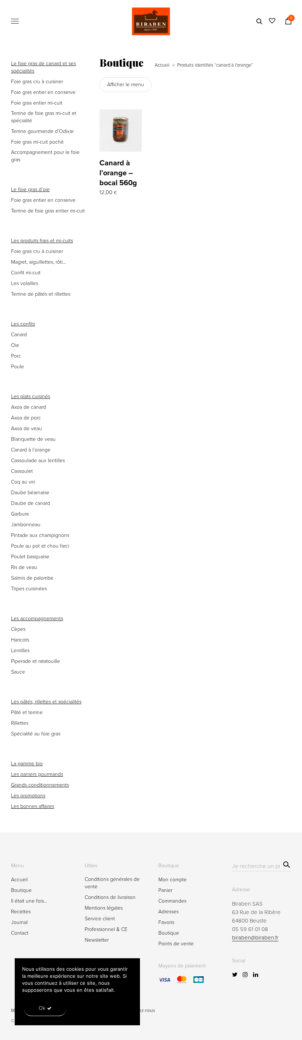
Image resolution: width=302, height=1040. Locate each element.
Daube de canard (30, 503)
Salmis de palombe (32, 578)
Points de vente (176, 944)
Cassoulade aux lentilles (38, 460)
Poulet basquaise (30, 557)
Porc (16, 356)
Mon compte (172, 879)
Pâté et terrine (27, 712)
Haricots (20, 640)
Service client (100, 919)
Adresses (168, 912)
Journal (19, 922)
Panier (165, 890)
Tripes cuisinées (29, 589)
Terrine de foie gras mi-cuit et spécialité (43, 117)
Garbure (20, 514)
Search (286, 863)
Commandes (172, 901)
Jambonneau (26, 524)
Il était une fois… (29, 901)
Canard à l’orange (30, 450)
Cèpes (18, 629)
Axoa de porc (26, 418)
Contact (19, 933)
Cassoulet (22, 471)
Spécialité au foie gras (35, 734)
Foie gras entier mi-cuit (36, 103)
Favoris (166, 922)
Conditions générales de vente (112, 883)
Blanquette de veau (33, 439)
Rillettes (19, 723)
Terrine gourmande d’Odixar (42, 131)
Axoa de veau (26, 428)
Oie (15, 345)
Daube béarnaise (30, 492)
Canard (19, 334)
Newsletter (97, 940)
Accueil (162, 65)
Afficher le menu (125, 84)
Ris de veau (24, 567)
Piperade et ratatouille (35, 661)
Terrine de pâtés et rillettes (40, 294)
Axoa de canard (28, 407)
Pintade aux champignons (40, 535)
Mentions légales (104, 908)
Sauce (18, 672)
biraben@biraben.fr (255, 937)
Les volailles (24, 283)
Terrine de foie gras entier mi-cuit (48, 211)
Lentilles (20, 650)
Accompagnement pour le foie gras (45, 156)
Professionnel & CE (106, 929)
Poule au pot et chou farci (40, 546)
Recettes (21, 912)
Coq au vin (23, 482)
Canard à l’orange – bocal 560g (118, 173)
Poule (17, 366)
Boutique (21, 890)
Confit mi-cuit (26, 273)
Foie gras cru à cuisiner (37, 81)
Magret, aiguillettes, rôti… (38, 262)
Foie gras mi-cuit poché (37, 142)
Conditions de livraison (110, 897)
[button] (137, 149)
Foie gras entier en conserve (43, 92)
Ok (42, 1008)
